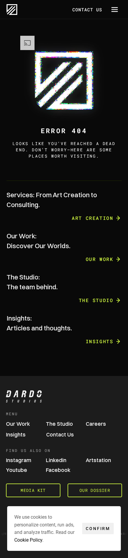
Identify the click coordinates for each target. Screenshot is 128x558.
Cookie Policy (28, 540)
